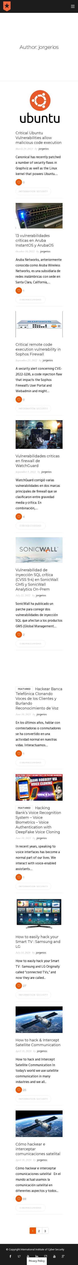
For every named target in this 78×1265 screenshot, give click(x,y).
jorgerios (44, 149)
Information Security (33, 191)
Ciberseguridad (30, 299)
